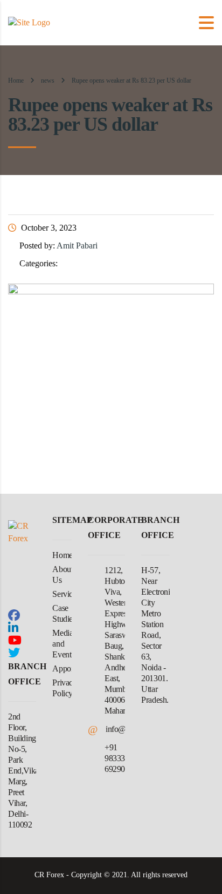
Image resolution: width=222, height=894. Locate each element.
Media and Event (62, 643)
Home (16, 80)
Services (65, 594)
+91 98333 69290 (115, 758)
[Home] (29, 21)
